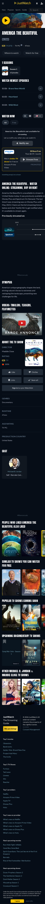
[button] (12, 70)
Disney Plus (7, 804)
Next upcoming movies (12, 840)
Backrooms (7, 747)
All (5, 122)
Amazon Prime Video (11, 797)
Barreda (6, 857)
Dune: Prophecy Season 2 (13, 872)
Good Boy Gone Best (11, 848)
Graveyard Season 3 (10, 886)
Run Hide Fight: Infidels (12, 845)
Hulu (5, 807)
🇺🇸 (37, 116)
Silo (4, 779)
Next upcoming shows (11, 868)
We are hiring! (10, 729)
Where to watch (11, 53)
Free (14, 122)
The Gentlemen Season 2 (12, 876)
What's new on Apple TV (12, 826)
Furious (6, 769)
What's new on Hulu (11, 833)
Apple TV (6, 801)
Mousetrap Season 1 (11, 882)
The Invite (7, 757)
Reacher (6, 782)
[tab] (22, 88)
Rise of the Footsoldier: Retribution (16, 861)
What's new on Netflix (11, 819)
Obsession (7, 743)
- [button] (13, 88)
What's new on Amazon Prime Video (17, 823)
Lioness (6, 775)
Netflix (5, 794)
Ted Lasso (6, 772)
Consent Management (31, 729)
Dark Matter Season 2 (11, 879)
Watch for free (32, 53)
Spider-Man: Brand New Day (14, 750)
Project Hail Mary (10, 753)
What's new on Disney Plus (13, 829)
